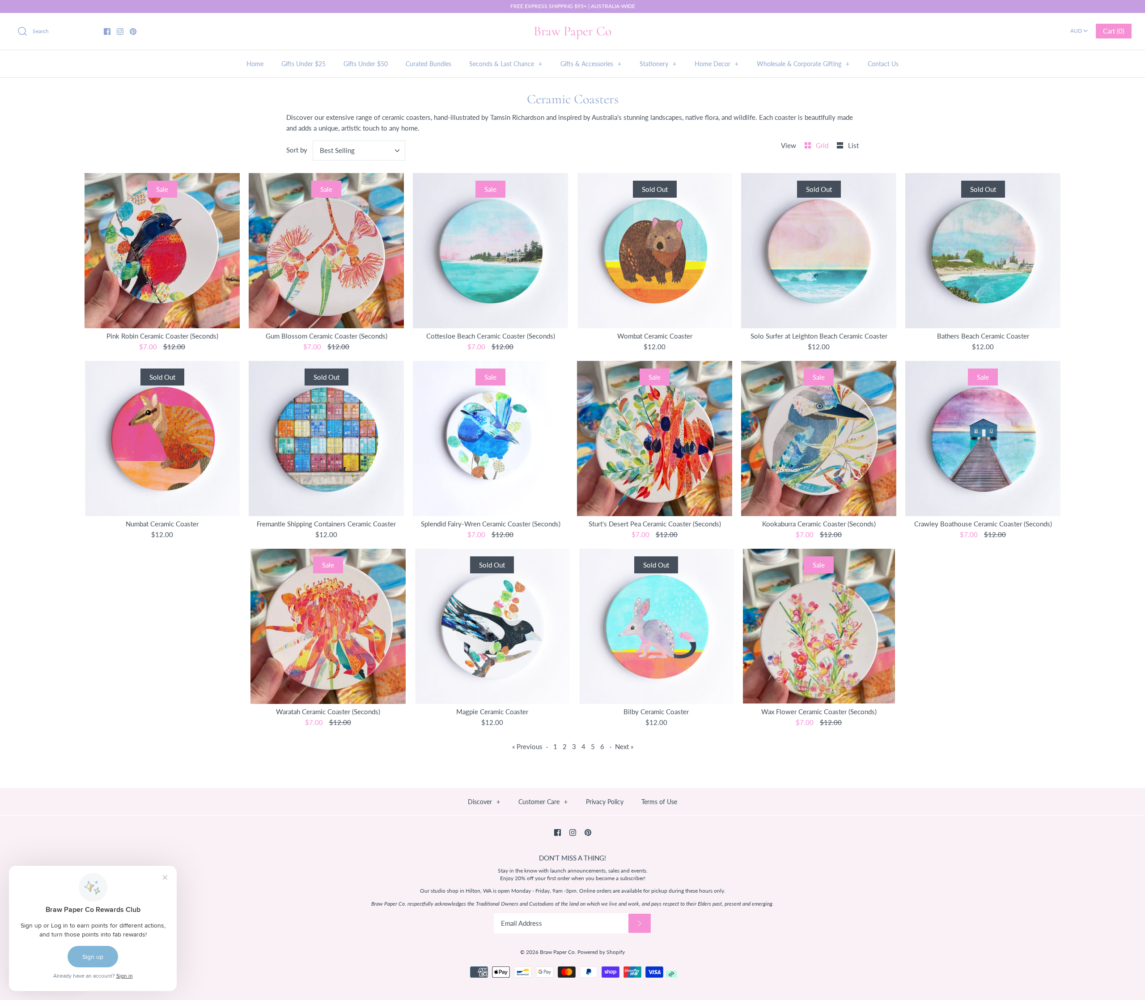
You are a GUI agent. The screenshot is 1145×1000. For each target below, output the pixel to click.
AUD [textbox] (1080, 28)
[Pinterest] (133, 31)
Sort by (296, 150)
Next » (624, 746)
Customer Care (543, 801)
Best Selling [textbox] (337, 150)
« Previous (527, 746)
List (853, 145)
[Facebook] (107, 31)
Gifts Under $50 (366, 64)
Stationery (658, 64)
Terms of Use (659, 801)
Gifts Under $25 (303, 64)
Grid (823, 145)
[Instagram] (120, 31)
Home (254, 64)
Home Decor (716, 64)
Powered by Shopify (601, 952)
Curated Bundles (428, 64)
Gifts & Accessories (590, 64)
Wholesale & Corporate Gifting (803, 64)
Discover (484, 801)
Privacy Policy (604, 801)
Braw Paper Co (557, 952)
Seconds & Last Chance (505, 64)
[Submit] (639, 923)
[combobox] (1079, 27)
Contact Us (883, 64)
